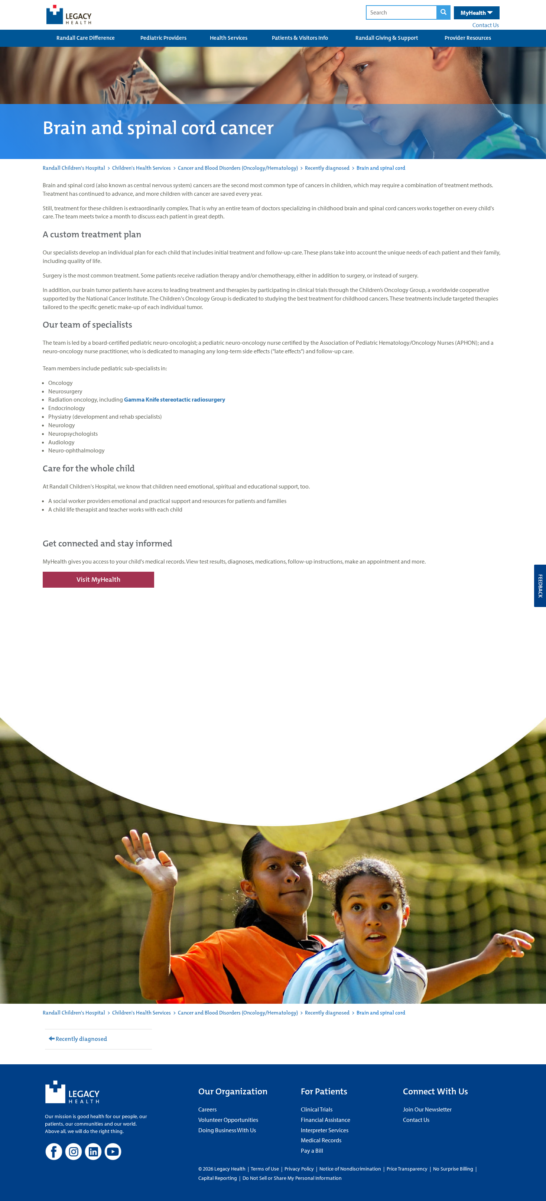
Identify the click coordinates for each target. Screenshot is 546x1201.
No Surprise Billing (453, 1168)
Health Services (228, 38)
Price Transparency (407, 1168)
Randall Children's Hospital (74, 168)
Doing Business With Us (227, 1130)
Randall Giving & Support (386, 38)
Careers (207, 1109)
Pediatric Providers (163, 38)
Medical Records (321, 1140)
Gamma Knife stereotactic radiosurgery (174, 399)
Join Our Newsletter (427, 1109)
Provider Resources (468, 38)
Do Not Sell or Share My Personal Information (292, 1178)
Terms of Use (265, 1168)
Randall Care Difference (85, 38)
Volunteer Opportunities (228, 1119)
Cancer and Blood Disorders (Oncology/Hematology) (238, 168)
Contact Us (485, 25)
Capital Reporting (217, 1178)
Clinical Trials (316, 1109)
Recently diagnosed (327, 168)
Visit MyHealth (98, 579)
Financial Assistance (325, 1119)
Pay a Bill (312, 1150)
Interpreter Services (324, 1130)
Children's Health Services (141, 168)
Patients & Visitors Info (300, 38)
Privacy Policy (299, 1168)
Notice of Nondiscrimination (350, 1168)
